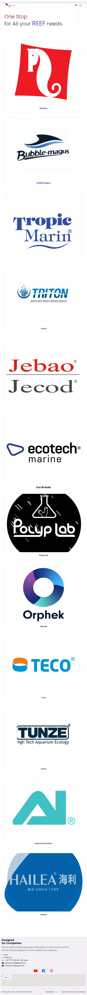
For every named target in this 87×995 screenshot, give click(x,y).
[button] (43, 988)
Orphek (43, 626)
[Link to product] (43, 222)
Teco (43, 697)
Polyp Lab (43, 555)
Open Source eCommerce (76, 992)
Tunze (43, 769)
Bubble (40, 183)
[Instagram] (51, 970)
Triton (44, 328)
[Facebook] (43, 971)
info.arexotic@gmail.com (14, 966)
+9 (6, 960)
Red (41, 108)
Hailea (43, 914)
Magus (47, 183)
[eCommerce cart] (76, 5)
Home (6, 955)
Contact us (8, 957)
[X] (35, 970)
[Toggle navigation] (80, 5)
